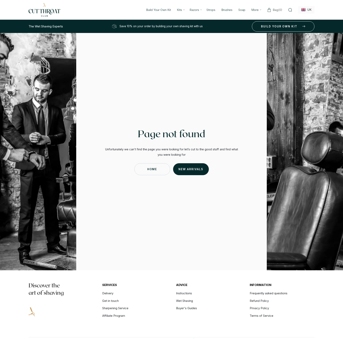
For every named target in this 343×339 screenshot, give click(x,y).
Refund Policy (259, 301)
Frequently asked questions (268, 293)
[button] (180, 10)
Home (152, 169)
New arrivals (190, 169)
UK (308, 10)
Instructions (184, 293)
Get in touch (110, 301)
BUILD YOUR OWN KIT (279, 26)
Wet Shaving (184, 301)
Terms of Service (261, 316)
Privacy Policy (259, 308)
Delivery (107, 293)
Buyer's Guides (186, 308)
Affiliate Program (113, 316)
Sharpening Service (115, 308)
